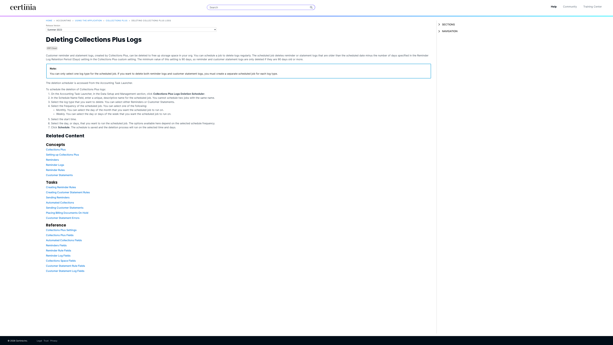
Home (49, 20)
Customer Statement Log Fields (65, 270)
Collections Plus (117, 20)
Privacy (53, 340)
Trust (46, 340)
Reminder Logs (55, 164)
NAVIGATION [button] (450, 31)
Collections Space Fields (61, 260)
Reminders (52, 159)
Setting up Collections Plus (62, 154)
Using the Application (88, 20)
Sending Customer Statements (64, 207)
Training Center (592, 6)
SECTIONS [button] (448, 24)
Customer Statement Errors (62, 217)
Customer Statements (59, 175)
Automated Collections (60, 202)
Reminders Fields (56, 245)
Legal (39, 340)
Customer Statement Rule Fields (65, 265)
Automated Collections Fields (64, 240)
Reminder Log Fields (58, 255)
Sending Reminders (58, 197)
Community (570, 6)
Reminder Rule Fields (58, 250)
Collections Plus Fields (60, 235)
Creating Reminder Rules (61, 187)
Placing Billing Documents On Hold (67, 212)
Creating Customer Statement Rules (68, 192)
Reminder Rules (55, 170)
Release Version (53, 25)
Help (554, 6)
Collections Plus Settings (61, 230)
